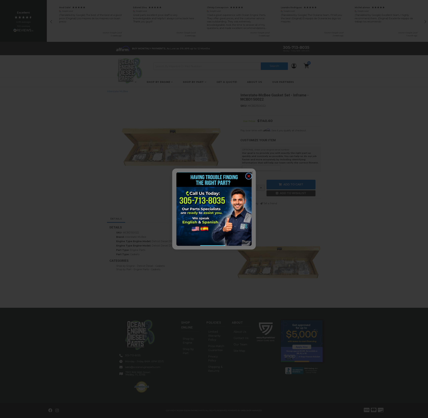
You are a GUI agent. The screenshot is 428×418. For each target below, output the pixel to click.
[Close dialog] (249, 176)
